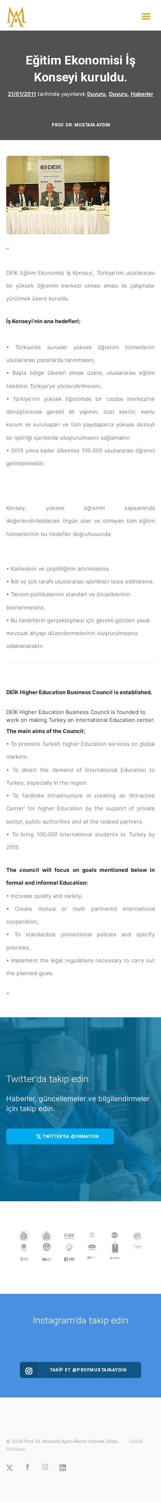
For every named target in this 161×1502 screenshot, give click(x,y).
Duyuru (96, 94)
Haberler (142, 94)
